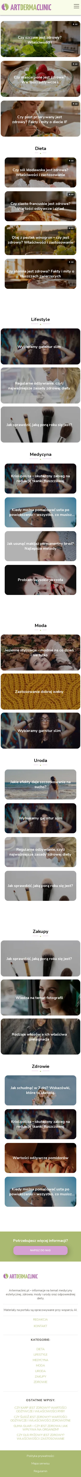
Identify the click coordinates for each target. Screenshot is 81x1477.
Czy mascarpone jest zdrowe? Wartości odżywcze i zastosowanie (40, 79)
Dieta (40, 148)
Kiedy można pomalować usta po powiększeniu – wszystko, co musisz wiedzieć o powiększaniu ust (40, 512)
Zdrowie (40, 1066)
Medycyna (40, 454)
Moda (41, 626)
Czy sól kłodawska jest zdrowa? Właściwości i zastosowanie (40, 172)
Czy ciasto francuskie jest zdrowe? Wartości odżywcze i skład (40, 206)
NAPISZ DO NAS (40, 1250)
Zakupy (40, 931)
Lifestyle (40, 319)
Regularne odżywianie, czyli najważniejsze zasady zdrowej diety (39, 386)
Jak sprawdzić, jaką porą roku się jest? (39, 424)
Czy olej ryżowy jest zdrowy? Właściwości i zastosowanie (40, 1437)
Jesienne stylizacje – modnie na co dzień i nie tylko (39, 653)
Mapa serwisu (40, 1463)
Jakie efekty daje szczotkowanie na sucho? (40, 784)
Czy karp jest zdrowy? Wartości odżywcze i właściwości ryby (40, 1409)
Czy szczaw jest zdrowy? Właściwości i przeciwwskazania (40, 40)
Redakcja (40, 1320)
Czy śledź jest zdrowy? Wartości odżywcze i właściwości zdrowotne (40, 1419)
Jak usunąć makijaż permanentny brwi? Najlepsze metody (40, 546)
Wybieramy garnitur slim (39, 346)
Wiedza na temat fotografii (39, 997)
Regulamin (40, 1471)
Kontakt (40, 1326)
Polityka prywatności (40, 1456)
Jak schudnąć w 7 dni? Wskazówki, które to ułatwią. (40, 1090)
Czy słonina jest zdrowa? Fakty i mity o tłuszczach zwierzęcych (40, 274)
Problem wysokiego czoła (40, 579)
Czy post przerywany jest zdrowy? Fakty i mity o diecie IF (39, 119)
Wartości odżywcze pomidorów (40, 1158)
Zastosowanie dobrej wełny (39, 692)
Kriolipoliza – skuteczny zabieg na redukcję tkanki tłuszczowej (40, 478)
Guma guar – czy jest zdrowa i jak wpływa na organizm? (41, 1428)
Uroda (40, 760)
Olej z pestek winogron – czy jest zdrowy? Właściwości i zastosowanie (40, 240)
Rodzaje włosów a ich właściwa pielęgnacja (39, 1037)
